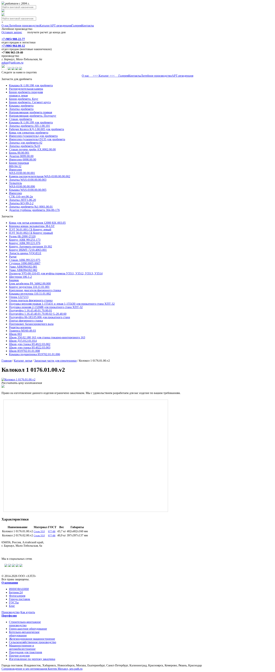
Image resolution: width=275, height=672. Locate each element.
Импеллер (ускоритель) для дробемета (33, 136)
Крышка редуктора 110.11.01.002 (30, 293)
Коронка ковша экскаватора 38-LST (32, 226)
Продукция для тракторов (25, 652)
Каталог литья (23, 360)
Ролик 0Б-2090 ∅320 (22, 236)
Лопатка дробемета (21, 109)
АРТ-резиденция (60, 25)
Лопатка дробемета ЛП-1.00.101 (29, 125)
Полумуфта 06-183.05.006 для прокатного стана (39, 317)
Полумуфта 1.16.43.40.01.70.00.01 (30, 310)
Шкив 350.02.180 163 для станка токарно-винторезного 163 (47, 337)
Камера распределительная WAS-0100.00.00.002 (39, 176)
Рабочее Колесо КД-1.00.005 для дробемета (36, 129)
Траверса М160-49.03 (22, 330)
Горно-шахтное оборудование (28, 628)
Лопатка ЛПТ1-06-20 (22, 199)
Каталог (45, 25)
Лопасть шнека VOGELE (25, 253)
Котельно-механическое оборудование (24, 633)
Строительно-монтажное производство (25, 623)
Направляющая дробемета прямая (30, 112)
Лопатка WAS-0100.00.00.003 (27, 179)
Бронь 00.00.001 (19, 152)
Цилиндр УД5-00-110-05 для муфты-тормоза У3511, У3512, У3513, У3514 (56, 273)
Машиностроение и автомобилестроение (22, 647)
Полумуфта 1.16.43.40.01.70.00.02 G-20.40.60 (37, 313)
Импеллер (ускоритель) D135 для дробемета (37, 139)
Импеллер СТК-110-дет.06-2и (21, 195)
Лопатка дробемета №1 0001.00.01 (31, 206)
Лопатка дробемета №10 (24, 146)
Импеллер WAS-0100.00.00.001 (22, 171)
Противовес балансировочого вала (31, 324)
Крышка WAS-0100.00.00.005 (27, 189)
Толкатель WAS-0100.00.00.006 (22, 184)
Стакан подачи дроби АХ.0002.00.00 (32, 149)
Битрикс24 (16, 592)
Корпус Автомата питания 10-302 (30, 246)
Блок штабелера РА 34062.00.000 (30, 283)
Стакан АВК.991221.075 (24, 260)
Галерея (76, 25)
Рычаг (13, 256)
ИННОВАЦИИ (19, 589)
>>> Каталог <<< (103, 75)
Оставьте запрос (11, 32)
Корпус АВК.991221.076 (24, 243)
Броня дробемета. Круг (23, 98)
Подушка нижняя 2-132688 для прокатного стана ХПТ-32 (46, 307)
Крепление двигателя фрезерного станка (35, 290)
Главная (6, 360)
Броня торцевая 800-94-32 (19, 164)
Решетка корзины (20, 327)
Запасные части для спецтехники (55, 360)
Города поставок (19, 599)
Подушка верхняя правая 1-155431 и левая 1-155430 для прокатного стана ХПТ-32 (62, 303)
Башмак (14, 280)
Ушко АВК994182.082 (23, 270)
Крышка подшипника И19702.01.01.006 (34, 354)
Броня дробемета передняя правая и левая (26, 94)
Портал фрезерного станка (26, 320)
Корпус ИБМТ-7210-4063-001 (28, 249)
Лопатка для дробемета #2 (25, 142)
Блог (12, 605)
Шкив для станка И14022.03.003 (29, 347)
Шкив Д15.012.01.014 (23, 340)
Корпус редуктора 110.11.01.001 (29, 286)
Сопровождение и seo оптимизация (41, 668)
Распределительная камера (26, 88)
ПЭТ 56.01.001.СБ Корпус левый (30, 229)
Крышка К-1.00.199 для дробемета (31, 122)
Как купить (27, 612)
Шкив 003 (15, 334)
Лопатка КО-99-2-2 (21, 203)
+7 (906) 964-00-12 (13, 45)
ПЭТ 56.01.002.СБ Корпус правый (31, 232)
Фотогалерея (17, 595)
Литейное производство (24, 25)
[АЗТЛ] (3, 3)
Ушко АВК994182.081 (23, 266)
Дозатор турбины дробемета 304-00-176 (34, 210)
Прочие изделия (19, 655)
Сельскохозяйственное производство (32, 642)
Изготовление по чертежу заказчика (32, 659)
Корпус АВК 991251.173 (24, 239)
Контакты (87, 25)
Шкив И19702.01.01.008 (24, 350)
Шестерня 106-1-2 (20, 276)
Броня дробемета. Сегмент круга (30, 102)
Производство (10, 612)
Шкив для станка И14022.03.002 (29, 344)
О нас (5, 25)
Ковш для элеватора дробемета (28, 132)
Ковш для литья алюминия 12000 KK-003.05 (37, 222)
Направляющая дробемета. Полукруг (32, 115)
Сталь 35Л (39, 531)
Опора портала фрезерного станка (31, 300)
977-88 (51, 531)
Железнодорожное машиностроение (32, 638)
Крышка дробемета (21, 105)
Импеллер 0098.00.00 (22, 159)
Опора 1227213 (18, 297)
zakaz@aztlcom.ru (12, 62)
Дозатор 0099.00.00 (21, 156)
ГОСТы (14, 602)
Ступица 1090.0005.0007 (24, 263)
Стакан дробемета (20, 119)
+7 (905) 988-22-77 (13, 39)
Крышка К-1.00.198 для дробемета (31, 85)
